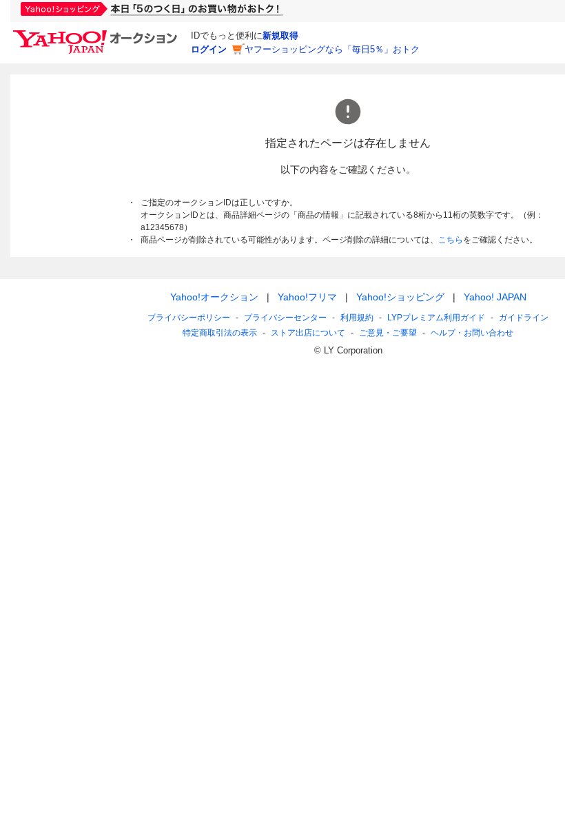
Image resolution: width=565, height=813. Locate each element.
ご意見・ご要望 (388, 333)
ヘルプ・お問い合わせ (472, 333)
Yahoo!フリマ (307, 296)
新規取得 (280, 35)
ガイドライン (523, 317)
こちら (450, 240)
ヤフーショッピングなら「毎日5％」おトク (332, 49)
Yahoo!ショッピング (400, 296)
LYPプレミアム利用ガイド (436, 317)
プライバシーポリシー (188, 317)
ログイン (209, 49)
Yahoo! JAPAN (495, 296)
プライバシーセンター (285, 317)
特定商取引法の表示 (220, 333)
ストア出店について (308, 333)
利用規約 (356, 317)
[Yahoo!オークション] (97, 33)
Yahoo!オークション (214, 296)
